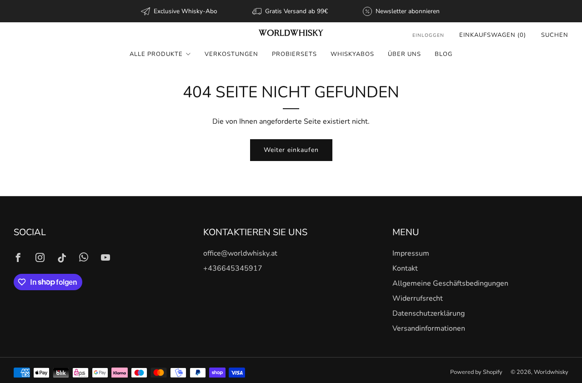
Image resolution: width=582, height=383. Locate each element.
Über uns (404, 54)
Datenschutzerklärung (428, 313)
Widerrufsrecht (417, 298)
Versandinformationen (428, 328)
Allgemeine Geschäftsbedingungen (450, 283)
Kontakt (405, 268)
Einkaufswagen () (492, 35)
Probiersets (294, 54)
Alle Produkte (156, 54)
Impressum (410, 253)
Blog (443, 54)
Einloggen (428, 35)
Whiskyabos (352, 54)
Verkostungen (231, 54)
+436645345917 (232, 268)
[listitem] (180, 11)
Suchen (554, 35)
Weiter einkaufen (291, 150)
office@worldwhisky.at (240, 253)
